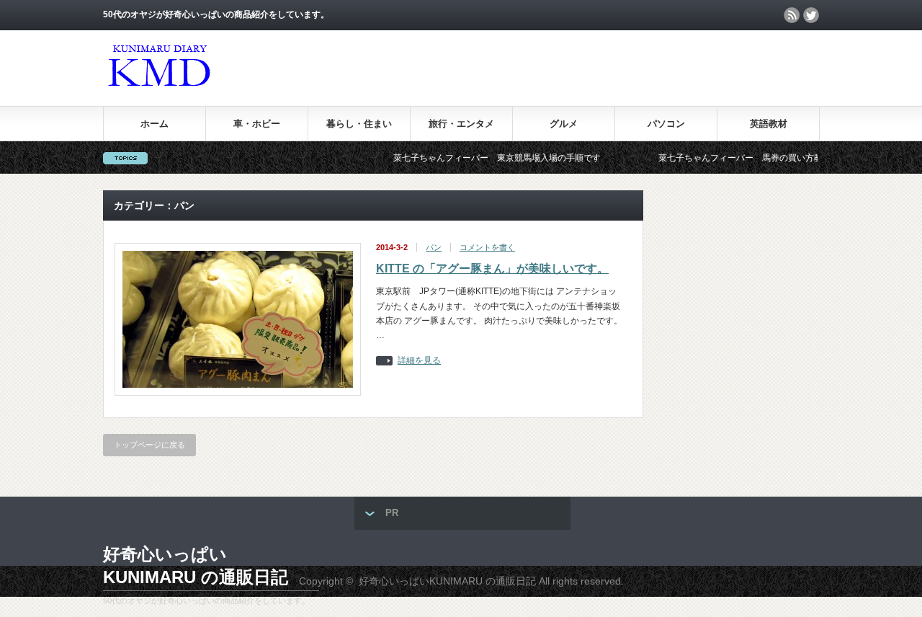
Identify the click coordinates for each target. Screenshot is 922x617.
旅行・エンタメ (461, 123)
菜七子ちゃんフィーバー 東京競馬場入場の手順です (480, 158)
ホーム (154, 123)
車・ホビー (256, 123)
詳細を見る (419, 360)
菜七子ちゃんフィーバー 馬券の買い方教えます (737, 158)
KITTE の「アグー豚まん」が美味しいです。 (492, 268)
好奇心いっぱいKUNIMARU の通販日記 (195, 565)
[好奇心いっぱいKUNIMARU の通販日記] (158, 90)
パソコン (666, 123)
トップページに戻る (149, 444)
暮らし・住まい (359, 123)
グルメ (564, 123)
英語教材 (768, 123)
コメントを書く (487, 247)
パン (434, 247)
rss (792, 15)
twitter (811, 15)
